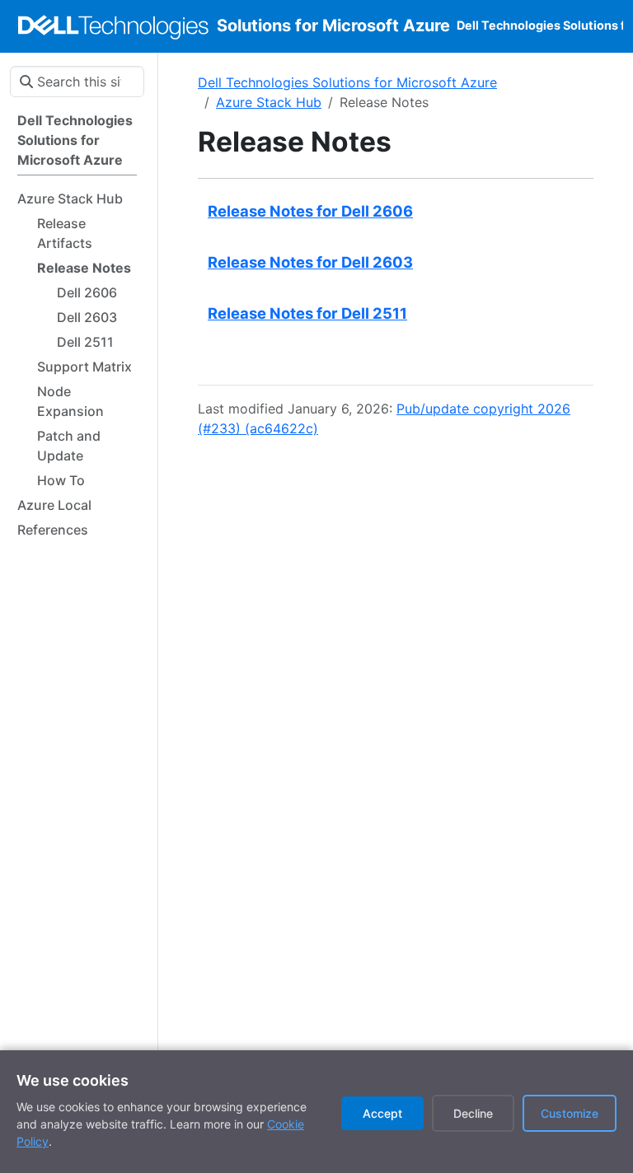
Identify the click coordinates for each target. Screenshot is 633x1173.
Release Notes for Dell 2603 (310, 262)
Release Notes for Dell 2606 (310, 211)
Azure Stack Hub (268, 102)
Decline (473, 1113)
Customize (569, 1113)
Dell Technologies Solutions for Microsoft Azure (347, 82)
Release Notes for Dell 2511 (307, 313)
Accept (382, 1113)
